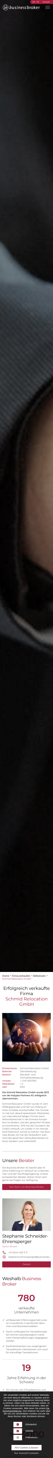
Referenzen (39, 975)
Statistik (29, 1431)
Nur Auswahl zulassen (26, 1453)
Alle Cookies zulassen (26, 1447)
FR (38, 2)
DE (33, 2)
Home (5, 975)
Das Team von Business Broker (26, 1187)
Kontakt (46, 2)
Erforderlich (31, 1424)
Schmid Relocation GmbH (16, 979)
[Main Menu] (46, 7)
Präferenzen (31, 1437)
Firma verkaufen (21, 975)
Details (26, 1264)
